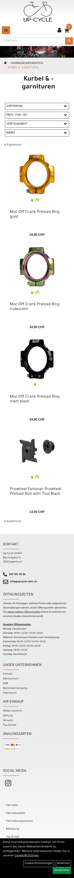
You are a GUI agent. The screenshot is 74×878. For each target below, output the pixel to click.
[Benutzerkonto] (59, 30)
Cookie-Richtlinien (27, 855)
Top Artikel (9, 725)
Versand (8, 720)
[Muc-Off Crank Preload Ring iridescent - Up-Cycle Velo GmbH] (37, 266)
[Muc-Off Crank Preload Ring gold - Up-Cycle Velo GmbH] (37, 174)
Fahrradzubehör (16, 813)
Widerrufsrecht (12, 711)
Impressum (10, 693)
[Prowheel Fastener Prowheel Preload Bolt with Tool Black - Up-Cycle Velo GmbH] (37, 451)
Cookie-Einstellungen (39, 863)
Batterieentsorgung (15, 688)
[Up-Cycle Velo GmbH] (38, 12)
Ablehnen (63, 863)
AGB (5, 683)
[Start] (5, 63)
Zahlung (8, 715)
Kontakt (8, 674)
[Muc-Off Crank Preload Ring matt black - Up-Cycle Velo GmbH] (37, 359)
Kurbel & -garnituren (23, 67)
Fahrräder (12, 805)
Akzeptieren (62, 870)
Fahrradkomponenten (27, 63)
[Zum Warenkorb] (66, 32)
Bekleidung (12, 829)
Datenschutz (10, 678)
